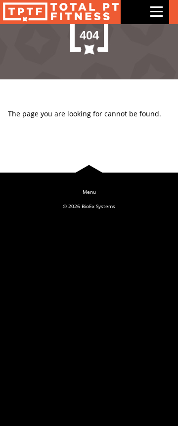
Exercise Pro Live (60, 12)
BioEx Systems (98, 206)
